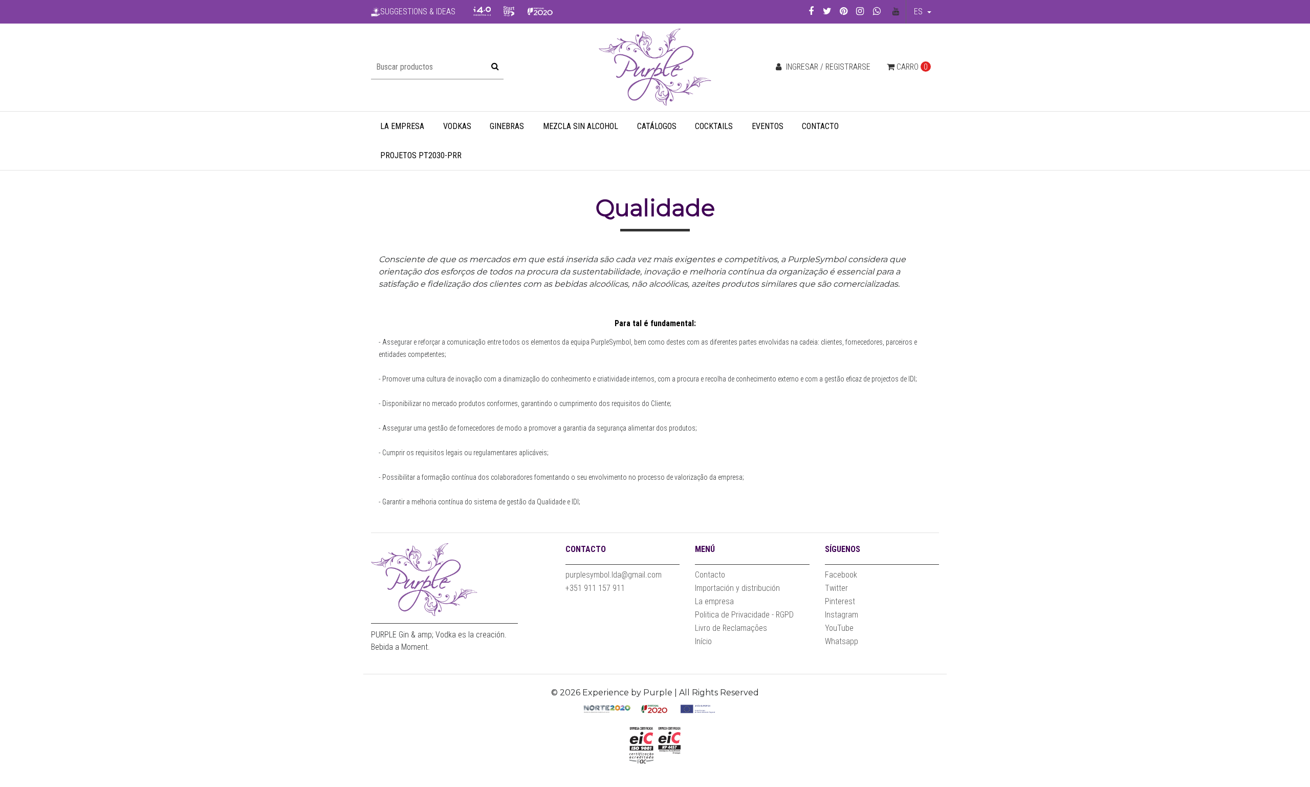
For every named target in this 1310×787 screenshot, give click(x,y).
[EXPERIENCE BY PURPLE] (655, 67)
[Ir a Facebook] (811, 11)
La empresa (402, 126)
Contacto (820, 126)
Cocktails (714, 126)
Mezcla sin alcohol (580, 126)
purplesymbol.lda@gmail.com (613, 575)
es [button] (919, 11)
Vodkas (457, 126)
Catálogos (656, 126)
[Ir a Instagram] (860, 11)
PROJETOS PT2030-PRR (421, 155)
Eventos (767, 126)
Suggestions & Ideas (417, 11)
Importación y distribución (737, 588)
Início (703, 641)
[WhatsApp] (877, 11)
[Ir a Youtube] (896, 11)
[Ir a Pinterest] (843, 11)
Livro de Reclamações (731, 628)
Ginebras (507, 126)
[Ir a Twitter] (827, 11)
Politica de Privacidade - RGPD (744, 615)
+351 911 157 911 (595, 588)
